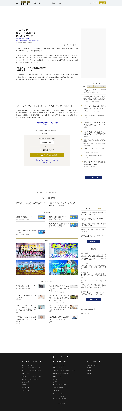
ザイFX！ (55, 382)
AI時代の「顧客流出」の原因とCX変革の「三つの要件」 (93, 230)
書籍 (60, 3)
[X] (54, 357)
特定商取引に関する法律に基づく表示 (31, 376)
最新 (84, 86)
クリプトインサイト (58, 393)
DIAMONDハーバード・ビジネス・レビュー (64, 370)
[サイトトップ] (25, 3)
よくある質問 (25, 382)
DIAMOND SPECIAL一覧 (88, 309)
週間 (96, 86)
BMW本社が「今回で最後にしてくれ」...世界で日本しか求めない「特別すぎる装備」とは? (30, 203)
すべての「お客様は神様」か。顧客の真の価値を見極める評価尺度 (93, 219)
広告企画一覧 (85, 313)
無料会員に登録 (46, 142)
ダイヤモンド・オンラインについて (31, 362)
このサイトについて (27, 365)
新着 (35, 3)
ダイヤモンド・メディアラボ (60, 399)
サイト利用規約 (26, 373)
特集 (53, 3)
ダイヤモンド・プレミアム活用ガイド (31, 370)
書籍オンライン (57, 376)
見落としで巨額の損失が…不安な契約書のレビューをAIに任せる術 (93, 224)
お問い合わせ (25, 387)
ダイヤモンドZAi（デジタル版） (61, 373)
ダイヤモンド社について (93, 362)
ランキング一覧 (93, 177)
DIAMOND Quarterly (58, 387)
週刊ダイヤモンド (57, 368)
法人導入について (26, 390)
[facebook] (61, 357)
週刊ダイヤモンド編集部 (22, 39)
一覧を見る (93, 241)
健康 (17, 40)
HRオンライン (56, 390)
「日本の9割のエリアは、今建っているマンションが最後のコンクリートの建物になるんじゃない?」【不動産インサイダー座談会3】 (63, 203)
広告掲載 (24, 384)
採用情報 (89, 370)
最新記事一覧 (93, 299)
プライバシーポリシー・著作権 (30, 379)
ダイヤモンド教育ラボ (58, 396)
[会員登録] (102, 2)
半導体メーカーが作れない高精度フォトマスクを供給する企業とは (93, 236)
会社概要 (89, 368)
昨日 (90, 86)
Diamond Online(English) (59, 365)
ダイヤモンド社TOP (92, 365)
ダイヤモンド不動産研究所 (59, 384)
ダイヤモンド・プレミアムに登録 (47, 155)
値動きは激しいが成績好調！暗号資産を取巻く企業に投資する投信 (93, 213)
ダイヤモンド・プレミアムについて (31, 368)
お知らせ (89, 373)
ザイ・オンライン (57, 379)
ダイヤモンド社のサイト (59, 362)
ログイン (95, 2)
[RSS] (68, 357)
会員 (103, 86)
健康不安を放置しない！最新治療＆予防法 (30, 40)
